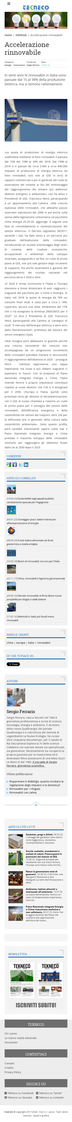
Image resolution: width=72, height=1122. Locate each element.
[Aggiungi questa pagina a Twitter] (20, 464)
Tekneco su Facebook (20, 1093)
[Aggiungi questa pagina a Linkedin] (26, 464)
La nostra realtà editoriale (21, 1038)
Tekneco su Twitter (50, 1093)
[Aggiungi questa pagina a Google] (9, 464)
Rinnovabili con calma (23, 792)
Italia (31, 642)
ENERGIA (21, 35)
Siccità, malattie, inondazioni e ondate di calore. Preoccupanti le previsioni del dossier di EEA (44, 854)
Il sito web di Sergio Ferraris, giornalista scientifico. (32, 763)
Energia (8, 65)
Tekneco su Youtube (19, 1097)
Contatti (9, 1063)
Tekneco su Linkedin (51, 1097)
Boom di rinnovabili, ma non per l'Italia (38, 561)
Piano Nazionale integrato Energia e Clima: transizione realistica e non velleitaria (44, 909)
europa (20, 642)
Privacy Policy (13, 1072)
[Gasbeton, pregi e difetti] (15, 841)
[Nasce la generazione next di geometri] (15, 878)
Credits (9, 1067)
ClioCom (8, 1111)
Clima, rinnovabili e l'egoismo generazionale (41, 578)
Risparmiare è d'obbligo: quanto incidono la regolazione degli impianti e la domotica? (36, 783)
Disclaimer (11, 1042)
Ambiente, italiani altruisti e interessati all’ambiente (41, 890)
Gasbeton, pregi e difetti (39, 834)
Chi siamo (11, 1033)
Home (8, 35)
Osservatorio (19, 65)
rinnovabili (43, 642)
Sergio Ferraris (33, 65)
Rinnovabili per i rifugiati (24, 789)
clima (10, 642)
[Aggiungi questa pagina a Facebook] (14, 464)
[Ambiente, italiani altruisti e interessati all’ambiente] (15, 895)
